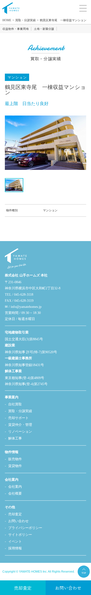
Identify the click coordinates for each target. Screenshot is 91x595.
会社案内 (15, 486)
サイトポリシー (20, 534)
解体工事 (15, 438)
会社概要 (15, 493)
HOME (6, 20)
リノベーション (20, 431)
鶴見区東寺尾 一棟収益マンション (63, 20)
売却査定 (15, 514)
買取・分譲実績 (25, 20)
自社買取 (15, 404)
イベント (15, 541)
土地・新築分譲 (44, 28)
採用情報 (15, 548)
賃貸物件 (15, 466)
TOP (84, 573)
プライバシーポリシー (25, 528)
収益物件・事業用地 (15, 28)
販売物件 (15, 459)
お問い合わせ (18, 521)
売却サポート (18, 418)
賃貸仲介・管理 (20, 425)
